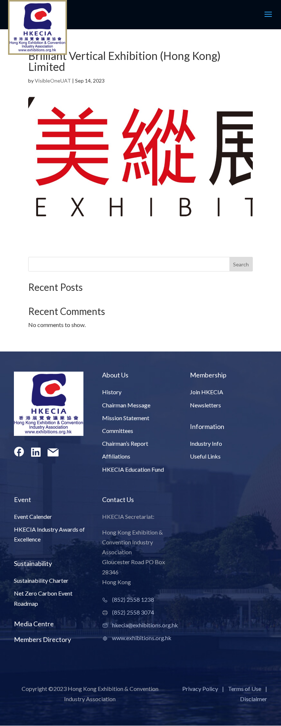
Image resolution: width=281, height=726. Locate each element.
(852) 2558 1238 (133, 599)
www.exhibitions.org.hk (141, 637)
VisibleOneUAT (53, 80)
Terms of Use (244, 688)
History (111, 391)
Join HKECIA (206, 391)
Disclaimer (253, 698)
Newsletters (205, 405)
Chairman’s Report (125, 443)
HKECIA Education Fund (133, 469)
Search (241, 264)
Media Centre (34, 624)
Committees (117, 430)
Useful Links (205, 456)
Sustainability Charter (41, 580)
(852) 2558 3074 (133, 612)
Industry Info (206, 443)
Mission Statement (125, 417)
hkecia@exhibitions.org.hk (145, 625)
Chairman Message (126, 405)
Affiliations (116, 456)
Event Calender (33, 516)
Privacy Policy (200, 688)
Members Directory (42, 639)
